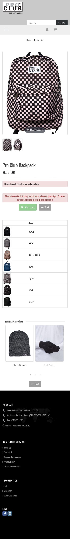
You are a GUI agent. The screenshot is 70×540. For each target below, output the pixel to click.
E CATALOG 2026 (10, 495)
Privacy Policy (9, 461)
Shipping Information (12, 457)
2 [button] (35, 375)
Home (29, 40)
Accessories (38, 40)
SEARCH (61, 23)
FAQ (5, 486)
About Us (7, 447)
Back (46, 207)
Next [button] (67, 349)
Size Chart (7, 490)
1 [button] (30, 375)
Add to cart (29, 207)
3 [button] (40, 375)
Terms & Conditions (11, 466)
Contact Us (8, 452)
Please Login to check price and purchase (21, 184)
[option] (19, 347)
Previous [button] (3, 349)
